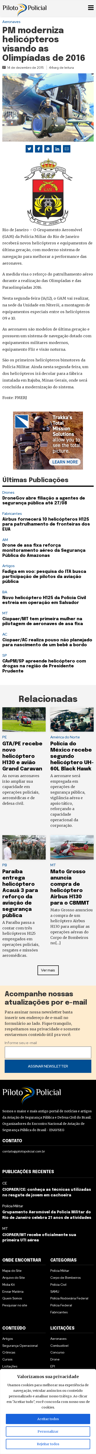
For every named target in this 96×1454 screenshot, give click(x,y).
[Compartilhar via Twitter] (29, 149)
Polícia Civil (58, 1284)
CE (4, 1183)
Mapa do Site (12, 1271)
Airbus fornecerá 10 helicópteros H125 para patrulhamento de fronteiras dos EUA (46, 524)
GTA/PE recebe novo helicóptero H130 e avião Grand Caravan (23, 756)
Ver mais (48, 970)
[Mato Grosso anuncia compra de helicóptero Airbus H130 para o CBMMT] (72, 847)
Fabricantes (12, 513)
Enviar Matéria (13, 1291)
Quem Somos (12, 1298)
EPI (52, 1366)
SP (4, 655)
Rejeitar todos (48, 1444)
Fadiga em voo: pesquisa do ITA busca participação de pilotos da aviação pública (44, 577)
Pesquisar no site (14, 1305)
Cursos (7, 1359)
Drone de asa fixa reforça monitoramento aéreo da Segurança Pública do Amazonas (44, 550)
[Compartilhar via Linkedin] (57, 149)
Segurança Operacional (20, 1346)
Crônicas (8, 1352)
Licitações (9, 1366)
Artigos (8, 565)
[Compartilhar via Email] (66, 149)
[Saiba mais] (48, 441)
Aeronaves (11, 21)
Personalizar (48, 1431)
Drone (55, 1359)
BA (4, 592)
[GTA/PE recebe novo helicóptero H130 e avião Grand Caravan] (24, 719)
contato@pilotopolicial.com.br (23, 1151)
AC (4, 634)
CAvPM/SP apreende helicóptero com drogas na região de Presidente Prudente (44, 666)
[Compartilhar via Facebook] (38, 149)
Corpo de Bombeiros (65, 1277)
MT (5, 613)
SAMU (54, 1291)
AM (5, 539)
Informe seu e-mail (21, 1042)
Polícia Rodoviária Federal (69, 1298)
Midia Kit (8, 1284)
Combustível (59, 1346)
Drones (8, 492)
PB (4, 865)
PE (4, 737)
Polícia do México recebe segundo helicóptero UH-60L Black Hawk (72, 756)
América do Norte (65, 737)
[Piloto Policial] (24, 8)
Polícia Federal (61, 1305)
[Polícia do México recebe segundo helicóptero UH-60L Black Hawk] (72, 719)
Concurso (57, 1352)
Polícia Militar (12, 1206)
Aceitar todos (48, 1419)
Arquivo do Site (13, 1277)
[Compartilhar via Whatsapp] (48, 149)
